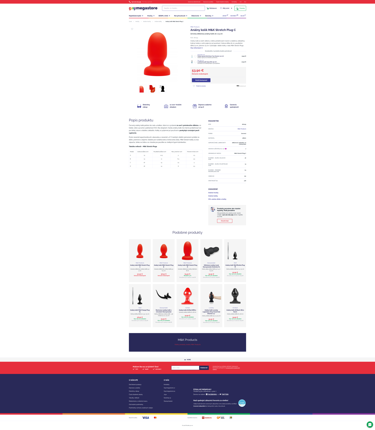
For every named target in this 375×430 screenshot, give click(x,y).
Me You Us (200, 60)
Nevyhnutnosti (179, 16)
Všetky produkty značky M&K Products (188, 344)
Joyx (165, 394)
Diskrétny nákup (134, 391)
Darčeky (208, 16)
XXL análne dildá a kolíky (217, 199)
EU (245, 2)
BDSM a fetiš (163, 16)
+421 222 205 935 (136, 2)
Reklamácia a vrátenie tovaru (138, 401)
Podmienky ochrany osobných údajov (141, 408)
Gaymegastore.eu (169, 391)
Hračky (150, 16)
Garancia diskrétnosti (194, 2)
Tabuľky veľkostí (134, 398)
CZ (240, 2)
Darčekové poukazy (135, 384)
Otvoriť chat (225, 221)
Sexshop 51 (167, 398)
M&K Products (195, 27)
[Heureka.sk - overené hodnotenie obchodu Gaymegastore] (242, 406)
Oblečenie (195, 16)
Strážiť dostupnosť (201, 80)
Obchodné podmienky (136, 404)
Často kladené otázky (222, 2)
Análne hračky (147, 21)
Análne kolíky (158, 21)
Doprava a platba (208, 2)
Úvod (130, 21)
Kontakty (234, 2)
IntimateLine (201, 54)
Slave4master (168, 401)
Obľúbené (212, 8)
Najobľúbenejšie (135, 16)
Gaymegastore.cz (169, 388)
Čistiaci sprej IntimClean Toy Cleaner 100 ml (210, 56)
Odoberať (203, 368)
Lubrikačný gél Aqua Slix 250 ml (207, 62)
